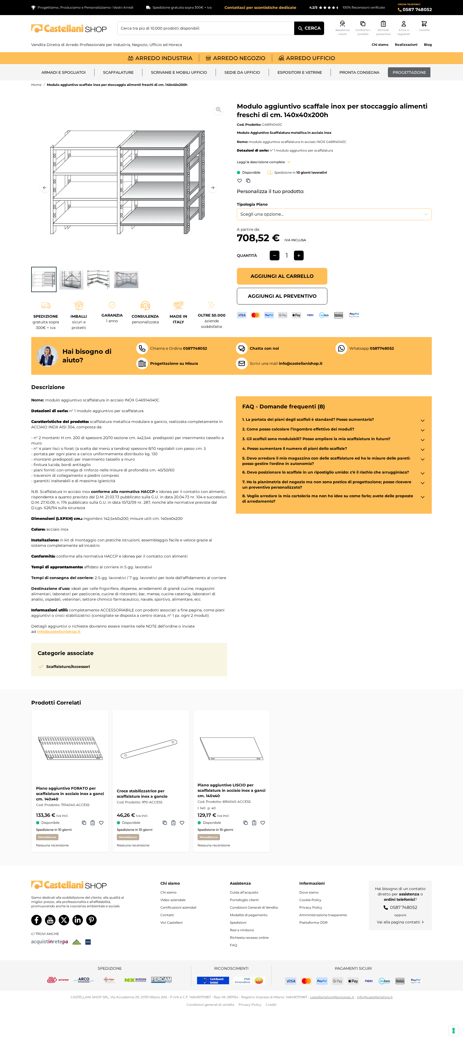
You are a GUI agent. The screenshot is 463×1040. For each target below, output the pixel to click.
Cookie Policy (310, 900)
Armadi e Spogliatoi (63, 72)
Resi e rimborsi (242, 930)
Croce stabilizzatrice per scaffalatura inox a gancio (142, 794)
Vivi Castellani (171, 922)
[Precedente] (45, 187)
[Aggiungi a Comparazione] (248, 180)
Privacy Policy (310, 907)
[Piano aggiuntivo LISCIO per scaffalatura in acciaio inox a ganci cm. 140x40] (231, 748)
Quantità (247, 255)
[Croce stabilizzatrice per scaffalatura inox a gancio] (151, 748)
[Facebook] (36, 920)
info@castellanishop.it (58, 631)
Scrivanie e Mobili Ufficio (179, 72)
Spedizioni (238, 922)
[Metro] (88, 942)
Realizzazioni (406, 45)
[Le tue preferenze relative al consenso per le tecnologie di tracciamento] (453, 1030)
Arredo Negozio (239, 58)
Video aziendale (172, 900)
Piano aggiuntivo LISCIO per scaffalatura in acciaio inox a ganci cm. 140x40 (231, 790)
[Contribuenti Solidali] (213, 980)
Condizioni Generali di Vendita (254, 907)
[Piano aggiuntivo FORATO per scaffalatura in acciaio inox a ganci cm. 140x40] (70, 748)
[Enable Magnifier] (218, 109)
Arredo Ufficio (310, 58)
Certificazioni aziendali (178, 907)
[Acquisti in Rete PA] (49, 942)
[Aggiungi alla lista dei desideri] (239, 180)
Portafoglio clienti (244, 900)
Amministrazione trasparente (323, 915)
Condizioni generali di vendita (210, 1005)
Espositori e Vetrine (300, 72)
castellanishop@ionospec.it (332, 997)
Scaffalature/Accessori (68, 666)
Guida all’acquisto (244, 892)
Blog (428, 45)
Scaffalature (118, 72)
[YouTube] (50, 920)
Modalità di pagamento (249, 915)
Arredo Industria (163, 58)
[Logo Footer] (83, 885)
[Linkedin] (77, 920)
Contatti (167, 915)
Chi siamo (380, 45)
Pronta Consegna (359, 72)
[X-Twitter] (64, 920)
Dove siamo (309, 892)
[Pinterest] (91, 920)
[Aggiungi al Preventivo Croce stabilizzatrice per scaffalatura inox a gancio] (173, 822)
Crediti (271, 1005)
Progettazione (409, 72)
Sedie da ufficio (242, 72)
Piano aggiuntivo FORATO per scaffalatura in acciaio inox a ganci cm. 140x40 (70, 793)
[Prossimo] (213, 187)
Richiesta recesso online (249, 938)
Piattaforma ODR (313, 922)
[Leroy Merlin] (76, 942)
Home (36, 85)
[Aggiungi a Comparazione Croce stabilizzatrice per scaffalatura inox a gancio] (164, 822)
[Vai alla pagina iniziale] (69, 28)
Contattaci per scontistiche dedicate (260, 7)
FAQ (233, 945)
